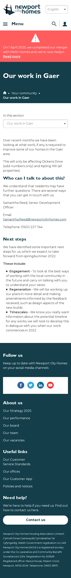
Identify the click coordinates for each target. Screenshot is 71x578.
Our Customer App (17, 479)
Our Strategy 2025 (17, 411)
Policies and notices (17, 486)
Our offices (11, 471)
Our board (11, 425)
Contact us (35, 520)
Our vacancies (13, 440)
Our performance (16, 418)
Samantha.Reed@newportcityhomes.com (34, 219)
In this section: (13, 115)
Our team (10, 433)
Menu (17, 24)
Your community (24, 93)
